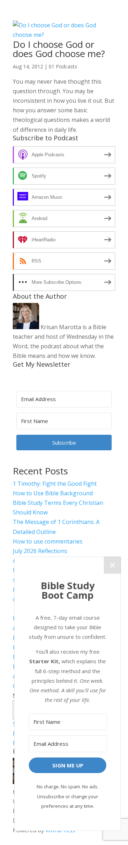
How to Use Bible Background (53, 493)
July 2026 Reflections (40, 551)
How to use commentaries (47, 541)
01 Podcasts (63, 66)
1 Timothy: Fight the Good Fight (55, 484)
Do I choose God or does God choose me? (59, 49)
